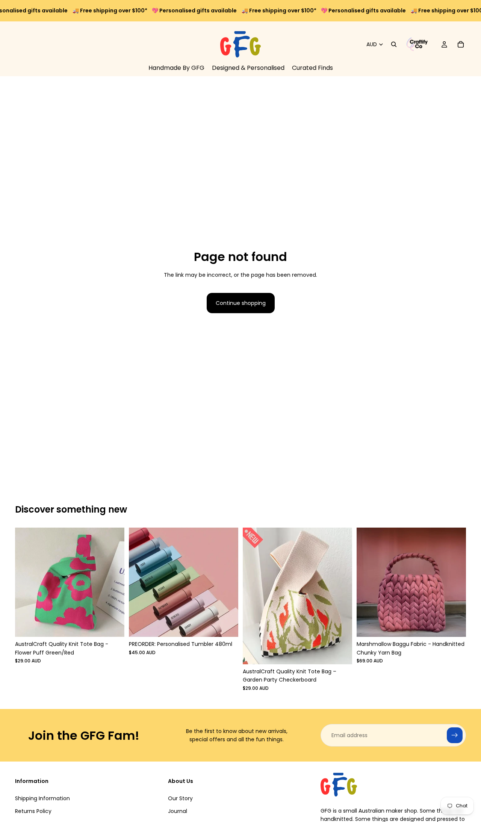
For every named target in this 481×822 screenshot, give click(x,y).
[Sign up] (455, 735)
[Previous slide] (140, 582)
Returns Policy (33, 811)
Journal (177, 811)
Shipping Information (42, 798)
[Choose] (226, 625)
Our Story (180, 798)
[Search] (394, 44)
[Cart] (460, 44)
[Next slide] (227, 582)
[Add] (112, 625)
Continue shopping (241, 303)
